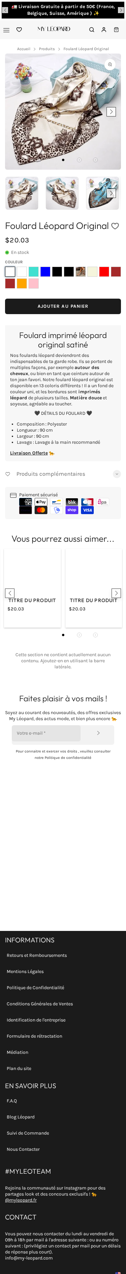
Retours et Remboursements (37, 955)
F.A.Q (12, 1101)
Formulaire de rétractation (34, 1036)
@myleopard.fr (21, 1200)
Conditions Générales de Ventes (40, 1004)
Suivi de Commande (28, 1133)
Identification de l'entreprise (36, 1020)
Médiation (17, 1052)
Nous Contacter (23, 1149)
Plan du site (19, 1068)
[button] (5, 10)
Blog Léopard (21, 1117)
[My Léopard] (54, 29)
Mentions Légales (25, 971)
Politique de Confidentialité (35, 988)
